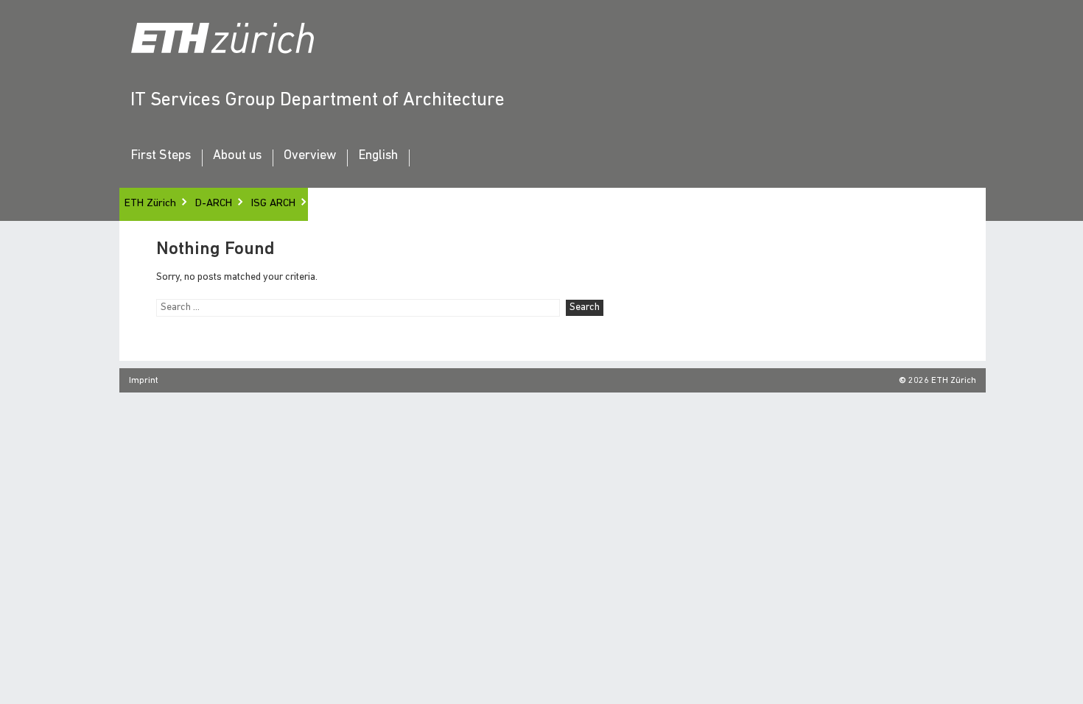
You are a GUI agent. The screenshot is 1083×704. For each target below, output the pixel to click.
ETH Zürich (150, 203)
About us (237, 156)
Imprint (143, 380)
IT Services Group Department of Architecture (317, 100)
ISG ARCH (273, 203)
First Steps (160, 156)
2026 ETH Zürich (942, 380)
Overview (310, 156)
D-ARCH (213, 203)
